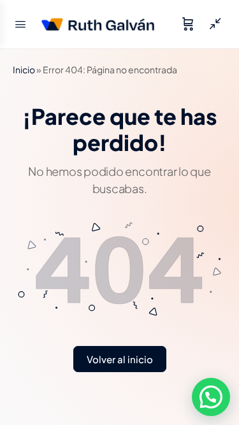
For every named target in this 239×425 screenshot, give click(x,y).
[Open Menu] (20, 23)
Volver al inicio (120, 359)
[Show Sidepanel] (212, 24)
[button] (211, 397)
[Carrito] (188, 24)
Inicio (24, 69)
